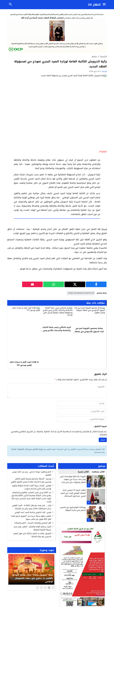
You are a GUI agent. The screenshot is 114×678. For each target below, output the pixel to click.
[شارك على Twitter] (75, 284)
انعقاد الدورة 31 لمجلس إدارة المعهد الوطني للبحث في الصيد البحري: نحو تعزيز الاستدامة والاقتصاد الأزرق (73, 494)
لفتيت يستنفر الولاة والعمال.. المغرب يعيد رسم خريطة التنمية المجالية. (32, 528)
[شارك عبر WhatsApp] (53, 284)
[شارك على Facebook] (96, 284)
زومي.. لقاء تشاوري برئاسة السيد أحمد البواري (33, 512)
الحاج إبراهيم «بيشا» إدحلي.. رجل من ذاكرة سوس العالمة (31, 473)
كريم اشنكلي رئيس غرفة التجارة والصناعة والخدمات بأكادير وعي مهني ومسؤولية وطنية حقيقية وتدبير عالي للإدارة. (57, 332)
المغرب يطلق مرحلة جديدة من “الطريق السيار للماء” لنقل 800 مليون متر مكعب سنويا (31, 517)
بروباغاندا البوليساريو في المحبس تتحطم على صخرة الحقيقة (73, 509)
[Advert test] (83, 566)
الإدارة (104, 71)
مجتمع (94, 56)
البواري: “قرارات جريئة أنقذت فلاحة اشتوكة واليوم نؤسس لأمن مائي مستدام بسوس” (31, 487)
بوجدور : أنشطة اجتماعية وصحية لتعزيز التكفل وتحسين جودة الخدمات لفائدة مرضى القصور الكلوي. (30, 480)
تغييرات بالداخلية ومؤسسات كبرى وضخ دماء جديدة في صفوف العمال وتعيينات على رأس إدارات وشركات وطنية (73, 481)
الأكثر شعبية (83, 472)
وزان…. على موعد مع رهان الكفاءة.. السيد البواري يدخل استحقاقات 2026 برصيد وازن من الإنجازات (31, 507)
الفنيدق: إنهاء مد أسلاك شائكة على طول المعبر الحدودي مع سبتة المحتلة (32, 535)
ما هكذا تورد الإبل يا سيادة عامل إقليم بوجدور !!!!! (24, 363)
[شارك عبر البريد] (32, 284)
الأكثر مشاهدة (98, 472)
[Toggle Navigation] (105, 4)
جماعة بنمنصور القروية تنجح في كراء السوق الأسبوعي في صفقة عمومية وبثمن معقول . (89, 331)
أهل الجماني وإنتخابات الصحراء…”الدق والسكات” (32, 523)
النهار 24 (94, 4)
